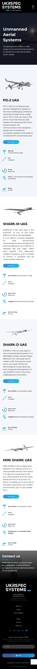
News (18, 619)
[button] (11, 142)
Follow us (18, 626)
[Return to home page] (11, 6)
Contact (18, 622)
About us (18, 606)
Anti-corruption (18, 613)
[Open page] (18, 83)
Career (18, 609)
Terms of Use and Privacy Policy (18, 666)
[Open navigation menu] (33, 6)
